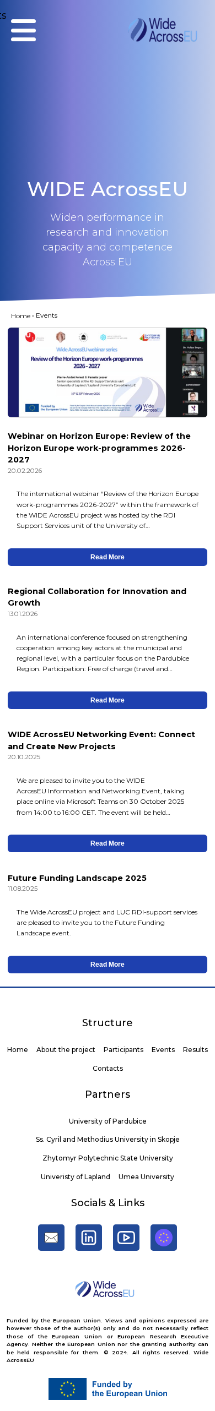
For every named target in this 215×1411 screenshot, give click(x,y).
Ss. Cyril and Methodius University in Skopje (108, 1139)
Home (20, 316)
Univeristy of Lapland (75, 1177)
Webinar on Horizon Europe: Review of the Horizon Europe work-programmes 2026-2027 (99, 448)
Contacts (108, 1068)
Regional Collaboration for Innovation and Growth (97, 597)
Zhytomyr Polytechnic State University (107, 1158)
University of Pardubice (108, 1121)
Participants (123, 1049)
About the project (65, 1049)
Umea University (146, 1177)
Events (163, 1049)
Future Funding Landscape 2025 (77, 878)
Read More (107, 557)
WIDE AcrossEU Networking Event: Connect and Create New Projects (101, 740)
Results (195, 1049)
